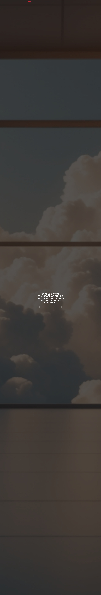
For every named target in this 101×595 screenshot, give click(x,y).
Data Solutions (55, 1)
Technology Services (38, 1)
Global (71, 1)
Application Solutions (64, 1)
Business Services (47, 1)
